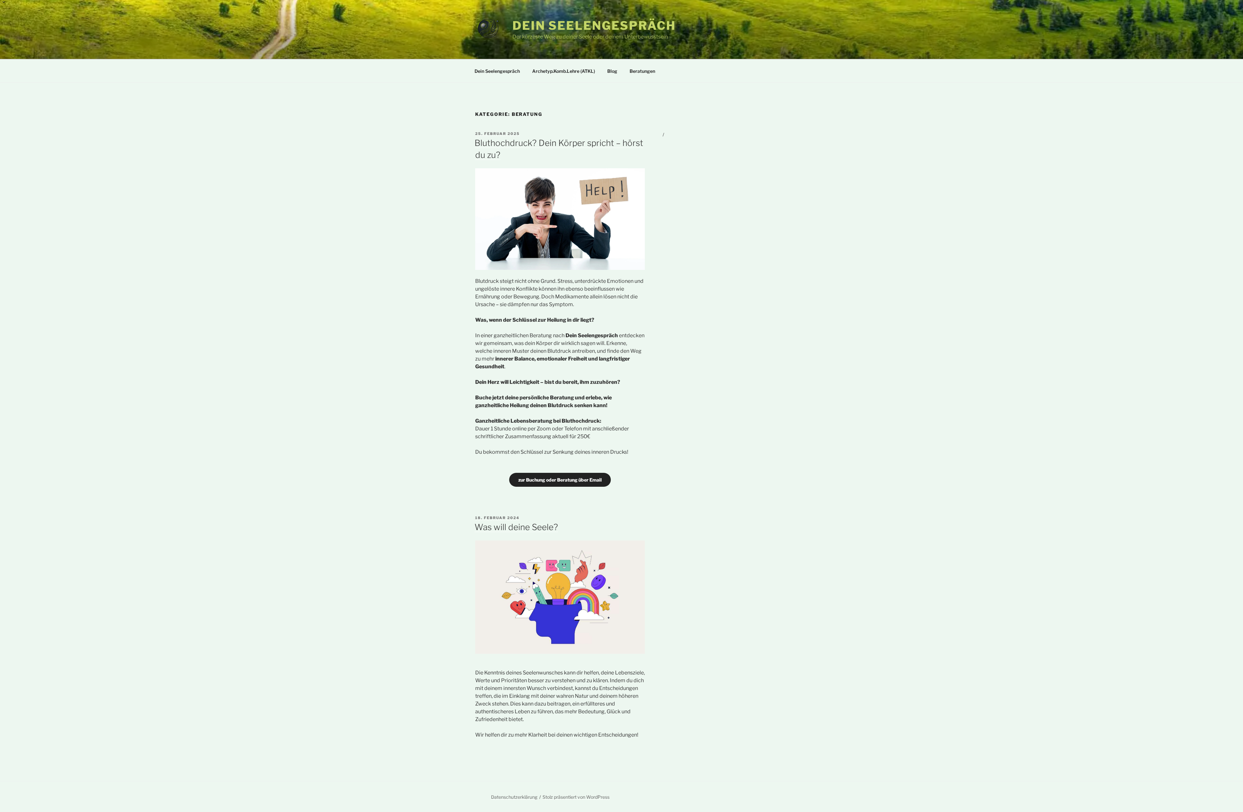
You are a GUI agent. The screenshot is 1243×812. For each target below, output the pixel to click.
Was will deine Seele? (516, 527)
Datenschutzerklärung (514, 797)
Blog (612, 71)
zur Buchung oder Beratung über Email (560, 480)
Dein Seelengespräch (594, 25)
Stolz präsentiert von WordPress (576, 797)
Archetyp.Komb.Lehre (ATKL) (563, 71)
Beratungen (642, 71)
